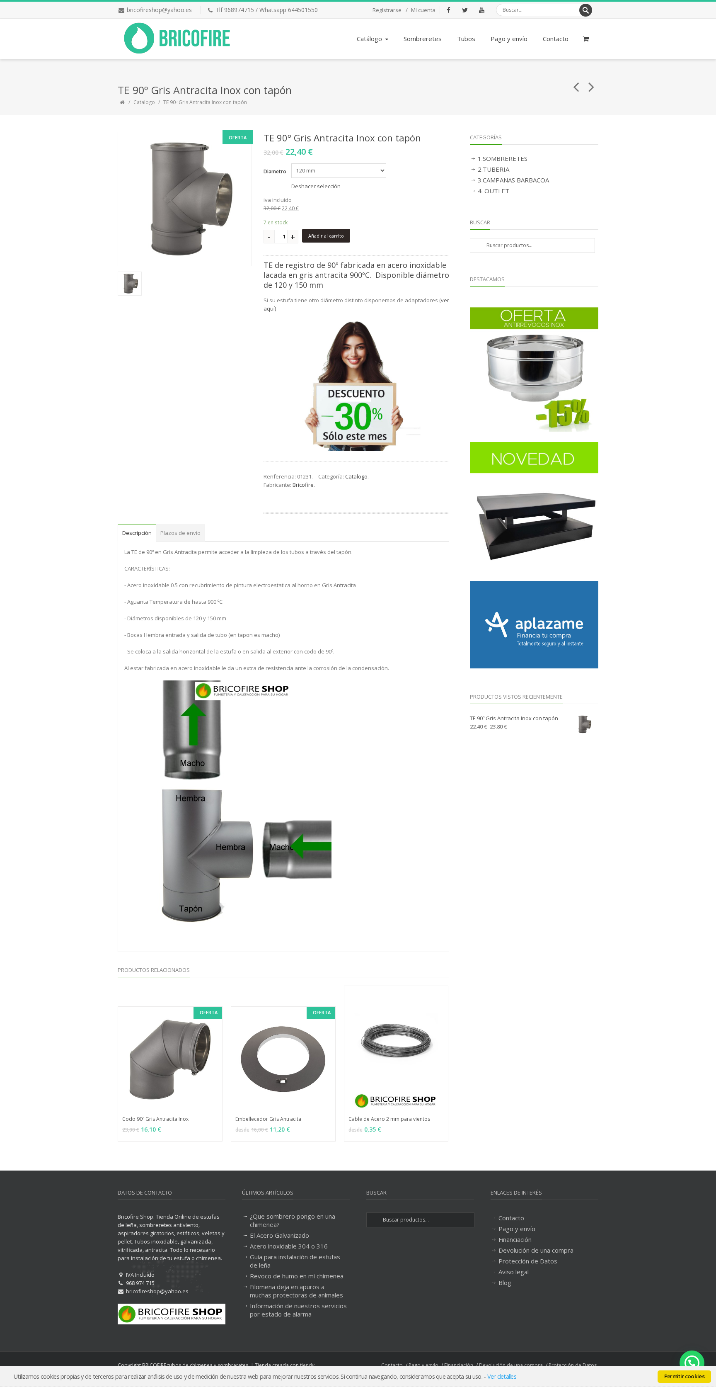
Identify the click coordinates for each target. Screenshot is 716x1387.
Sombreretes (423, 38)
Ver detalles (501, 1376)
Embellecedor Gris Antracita (268, 1118)
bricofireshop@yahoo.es (159, 10)
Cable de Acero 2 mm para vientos (389, 1118)
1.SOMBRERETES (502, 158)
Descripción (137, 533)
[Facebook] (448, 10)
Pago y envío (509, 38)
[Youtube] (481, 10)
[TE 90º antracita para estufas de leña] (185, 199)
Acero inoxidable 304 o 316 (289, 1246)
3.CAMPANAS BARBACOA (513, 180)
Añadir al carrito (326, 236)
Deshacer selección (316, 186)
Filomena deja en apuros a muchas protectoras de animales (296, 1291)
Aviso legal (513, 1272)
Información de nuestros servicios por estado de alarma (298, 1310)
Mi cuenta (423, 10)
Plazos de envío (180, 533)
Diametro (275, 171)
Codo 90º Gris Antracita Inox (155, 1118)
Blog (504, 1282)
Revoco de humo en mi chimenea (296, 1276)
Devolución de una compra (535, 1250)
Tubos (466, 38)
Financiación (515, 1239)
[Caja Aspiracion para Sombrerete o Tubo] (591, 83)
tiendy (307, 1365)
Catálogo (369, 38)
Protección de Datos (527, 1261)
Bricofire (303, 484)
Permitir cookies (684, 1376)
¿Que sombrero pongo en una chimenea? (292, 1220)
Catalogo (144, 102)
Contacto (555, 38)
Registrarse (387, 10)
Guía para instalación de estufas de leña (295, 1261)
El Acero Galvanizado (279, 1235)
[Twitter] (465, 10)
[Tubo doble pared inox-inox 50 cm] (576, 83)
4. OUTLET (493, 191)
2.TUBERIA (493, 169)
